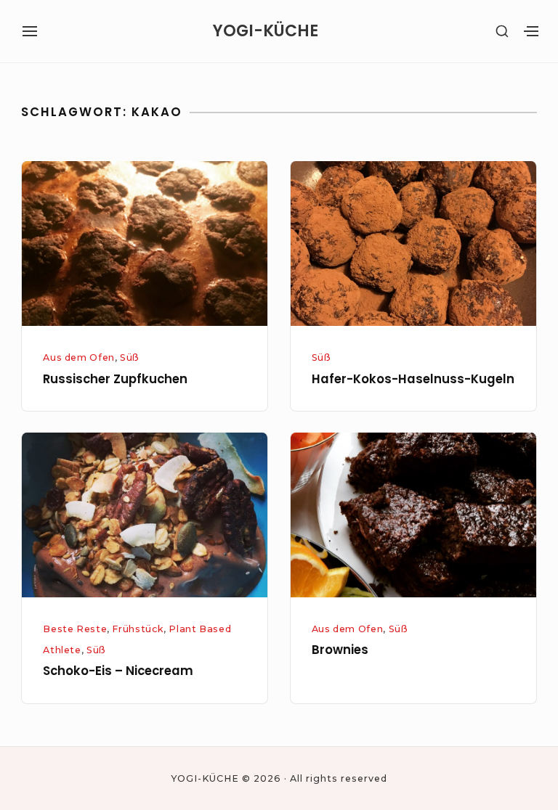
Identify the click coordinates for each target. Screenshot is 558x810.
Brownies (340, 650)
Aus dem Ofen (79, 357)
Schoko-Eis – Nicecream (118, 671)
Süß (130, 357)
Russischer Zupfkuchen (115, 379)
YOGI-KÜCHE (265, 31)
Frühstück (137, 628)
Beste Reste (75, 628)
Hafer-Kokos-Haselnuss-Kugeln (413, 379)
